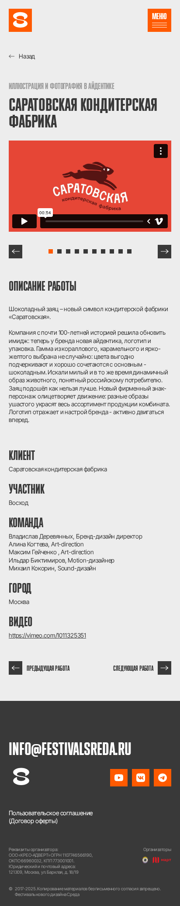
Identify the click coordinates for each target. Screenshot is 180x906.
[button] (15, 251)
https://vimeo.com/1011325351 (47, 635)
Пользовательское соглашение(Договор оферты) (51, 816)
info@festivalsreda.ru (70, 748)
